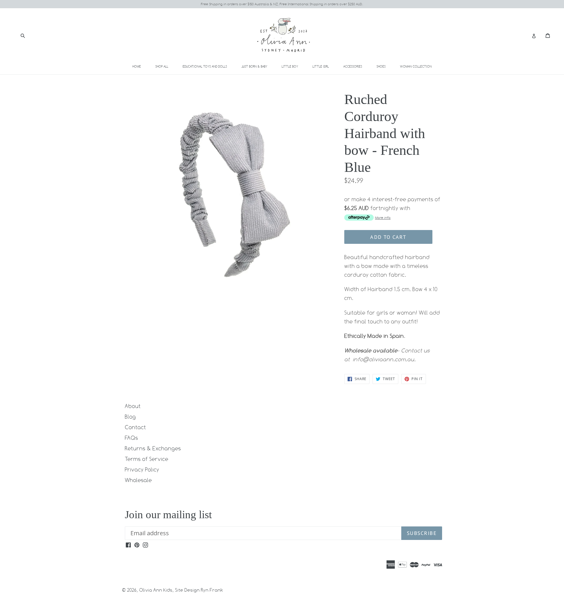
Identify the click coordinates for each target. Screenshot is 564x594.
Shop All (161, 66)
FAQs (131, 437)
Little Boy (293, 66)
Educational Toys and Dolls (208, 66)
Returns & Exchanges (153, 448)
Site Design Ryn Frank (199, 590)
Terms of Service (146, 459)
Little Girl (324, 66)
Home (136, 66)
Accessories (356, 66)
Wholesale (138, 480)
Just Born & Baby (257, 66)
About (133, 406)
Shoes (384, 66)
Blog (130, 416)
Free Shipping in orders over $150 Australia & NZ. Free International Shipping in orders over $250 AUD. (282, 4)
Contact (135, 427)
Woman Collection (419, 66)
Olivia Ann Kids (155, 590)
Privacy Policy (142, 469)
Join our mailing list (168, 515)
